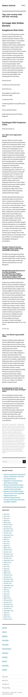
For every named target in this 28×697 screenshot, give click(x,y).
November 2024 (8, 556)
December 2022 (8, 604)
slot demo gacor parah (11, 443)
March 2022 (7, 617)
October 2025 (8, 533)
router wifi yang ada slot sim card (10, 441)
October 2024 (8, 558)
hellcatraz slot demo (9, 438)
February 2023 (8, 600)
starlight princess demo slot (9, 451)
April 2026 (7, 520)
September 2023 (8, 585)
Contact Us (5, 684)
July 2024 (6, 564)
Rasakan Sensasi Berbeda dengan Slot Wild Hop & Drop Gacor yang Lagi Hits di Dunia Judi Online (13, 487)
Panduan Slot (12, 424)
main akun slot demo (7, 440)
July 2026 (6, 514)
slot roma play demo (7, 449)
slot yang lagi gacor (17, 449)
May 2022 (6, 612)
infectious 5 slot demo (20, 438)
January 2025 (7, 552)
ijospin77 (5, 636)
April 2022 (7, 615)
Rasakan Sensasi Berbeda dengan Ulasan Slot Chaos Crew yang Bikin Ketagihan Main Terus (14, 493)
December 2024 (8, 554)
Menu (23, 5)
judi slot (4, 627)
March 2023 (7, 598)
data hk (4, 632)
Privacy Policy (6, 688)
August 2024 (7, 562)
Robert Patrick (8, 5)
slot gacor (5, 653)
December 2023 (8, 579)
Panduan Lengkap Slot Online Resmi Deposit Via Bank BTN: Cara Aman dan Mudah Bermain (14, 476)
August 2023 (7, 587)
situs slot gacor (6, 648)
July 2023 (6, 589)
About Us (5, 680)
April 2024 (7, 571)
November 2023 (8, 581)
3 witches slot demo (12, 425)
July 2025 (6, 539)
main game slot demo (18, 440)
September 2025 (8, 535)
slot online (5, 640)
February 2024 (8, 575)
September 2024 (8, 560)
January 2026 (8, 526)
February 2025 (8, 550)
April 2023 (7, 596)
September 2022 (8, 610)
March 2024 (7, 573)
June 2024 (7, 566)
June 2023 (7, 591)
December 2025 (8, 529)
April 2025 (7, 545)
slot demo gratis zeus (11, 444)
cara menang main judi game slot (10, 429)
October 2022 (8, 608)
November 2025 (8, 531)
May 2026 (7, 518)
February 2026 (8, 524)
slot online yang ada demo (17, 447)
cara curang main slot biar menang (16, 427)
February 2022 (8, 619)
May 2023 (6, 594)
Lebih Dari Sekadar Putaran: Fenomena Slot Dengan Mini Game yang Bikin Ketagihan (14, 500)
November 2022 (8, 606)
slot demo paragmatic (14, 446)
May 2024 (6, 568)
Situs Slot (5, 677)
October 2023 (8, 583)
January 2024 (7, 577)
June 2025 (7, 541)
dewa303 (4, 657)
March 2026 (7, 522)
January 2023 (7, 602)
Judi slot (4, 669)
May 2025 (6, 543)
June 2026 (7, 516)
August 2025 (7, 537)
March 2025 (7, 547)
